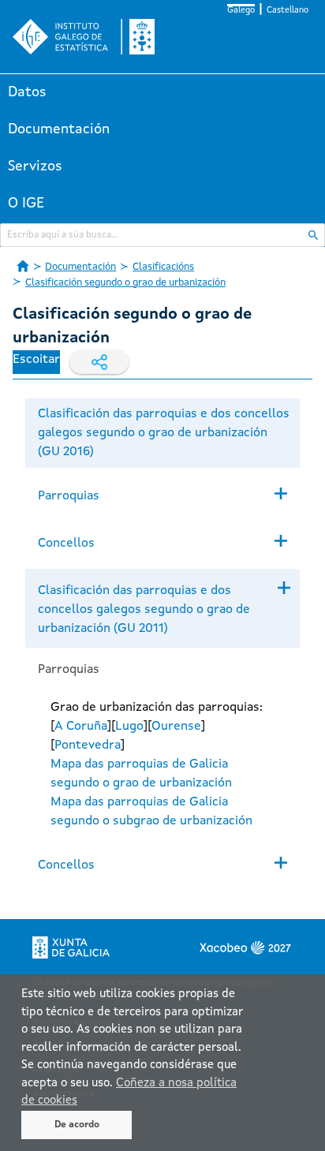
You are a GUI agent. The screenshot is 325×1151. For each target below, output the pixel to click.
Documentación (59, 129)
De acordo (76, 1125)
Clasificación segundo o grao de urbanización (125, 283)
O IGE (26, 203)
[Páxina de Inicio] (23, 266)
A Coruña (80, 726)
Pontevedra (87, 745)
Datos (27, 92)
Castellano (287, 10)
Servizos (35, 166)
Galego (241, 10)
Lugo (129, 726)
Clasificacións (163, 267)
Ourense (176, 726)
